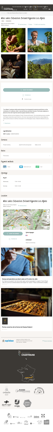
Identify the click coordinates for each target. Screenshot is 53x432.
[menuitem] (7, 7)
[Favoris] (40, 9)
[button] (45, 8)
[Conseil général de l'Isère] (36, 417)
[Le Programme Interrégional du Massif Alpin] (15, 417)
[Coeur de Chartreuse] (6, 422)
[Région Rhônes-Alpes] (29, 416)
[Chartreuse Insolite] (27, 403)
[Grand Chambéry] (46, 422)
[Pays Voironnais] (19, 423)
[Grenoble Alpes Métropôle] (26, 422)
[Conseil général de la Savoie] (43, 416)
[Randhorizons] (23, 390)
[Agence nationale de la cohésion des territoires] (22, 417)
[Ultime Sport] (17, 403)
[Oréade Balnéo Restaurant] (6, 390)
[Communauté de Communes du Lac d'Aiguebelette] (32, 423)
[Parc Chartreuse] (9, 415)
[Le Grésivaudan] (12, 423)
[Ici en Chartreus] (39, 390)
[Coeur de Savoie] (39, 422)
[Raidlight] (6, 403)
